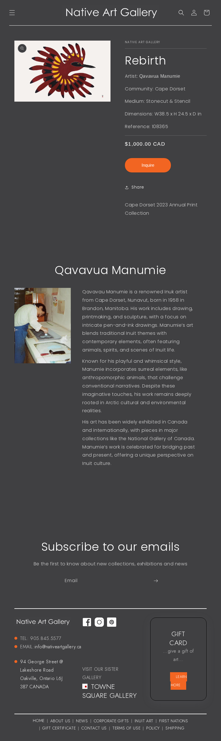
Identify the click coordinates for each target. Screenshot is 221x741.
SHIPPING (174, 728)
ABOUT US (60, 721)
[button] (12, 12)
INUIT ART (144, 721)
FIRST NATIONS (173, 721)
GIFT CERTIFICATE (59, 728)
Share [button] (138, 187)
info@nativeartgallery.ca (58, 646)
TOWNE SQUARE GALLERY (109, 690)
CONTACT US (94, 728)
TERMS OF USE (126, 728)
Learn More (179, 681)
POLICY (153, 728)
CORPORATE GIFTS (111, 721)
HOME (39, 720)
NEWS (82, 721)
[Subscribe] (155, 581)
